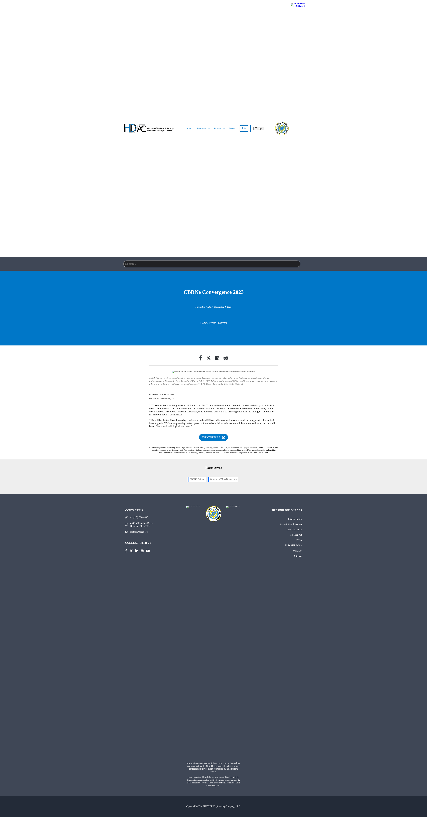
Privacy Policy (295, 519)
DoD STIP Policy (293, 545)
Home (203, 322)
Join (244, 128)
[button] (208, 128)
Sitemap (298, 556)
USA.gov (297, 550)
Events (232, 128)
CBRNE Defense (197, 479)
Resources (201, 128)
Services (217, 128)
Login (260, 128)
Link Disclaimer (294, 529)
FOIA (299, 540)
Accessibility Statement (291, 524)
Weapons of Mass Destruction (223, 479)
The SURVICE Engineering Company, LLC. (219, 806)
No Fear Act (296, 534)
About (189, 128)
